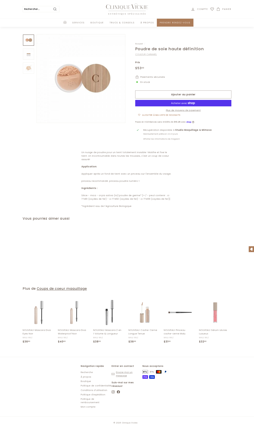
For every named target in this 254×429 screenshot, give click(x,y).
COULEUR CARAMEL (146, 54)
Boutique (97, 22)
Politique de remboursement (90, 401)
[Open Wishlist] (251, 249)
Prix (137, 62)
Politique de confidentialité (96, 385)
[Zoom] (81, 78)
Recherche (87, 372)
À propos (147, 22)
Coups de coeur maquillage (62, 288)
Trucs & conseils (122, 22)
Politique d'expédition (93, 394)
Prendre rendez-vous (175, 22)
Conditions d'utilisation (94, 390)
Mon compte (88, 406)
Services (78, 22)
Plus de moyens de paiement (183, 110)
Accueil (139, 43)
